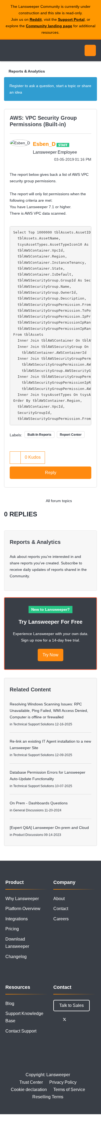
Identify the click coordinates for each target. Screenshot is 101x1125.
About (59, 898)
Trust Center (31, 1082)
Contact (60, 908)
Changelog (16, 956)
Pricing (12, 929)
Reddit (36, 19)
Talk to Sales (71, 1005)
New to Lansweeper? (50, 609)
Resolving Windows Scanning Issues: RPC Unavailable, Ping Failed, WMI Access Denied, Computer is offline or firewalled (49, 710)
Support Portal (71, 19)
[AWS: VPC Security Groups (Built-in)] (91, 501)
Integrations (16, 919)
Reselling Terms (47, 1097)
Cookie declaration (29, 1089)
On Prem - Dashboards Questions (39, 803)
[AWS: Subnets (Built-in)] (80, 501)
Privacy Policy (62, 1082)
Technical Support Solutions (33, 724)
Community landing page (49, 26)
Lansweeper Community (29, 50)
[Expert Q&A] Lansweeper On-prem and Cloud (49, 827)
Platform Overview (22, 908)
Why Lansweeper (22, 898)
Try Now (50, 655)
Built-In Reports (39, 435)
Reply (50, 472)
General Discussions (28, 810)
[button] (15, 457)
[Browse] (8, 50)
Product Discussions (28, 835)
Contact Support (20, 1031)
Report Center (71, 435)
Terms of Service (69, 1089)
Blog (9, 1003)
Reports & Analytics (27, 71)
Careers (61, 919)
